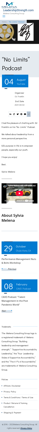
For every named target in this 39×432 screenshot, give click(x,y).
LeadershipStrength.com (18, 10)
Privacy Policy (10, 391)
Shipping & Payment (12, 412)
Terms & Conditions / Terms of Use (18, 397)
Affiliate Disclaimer (12, 385)
